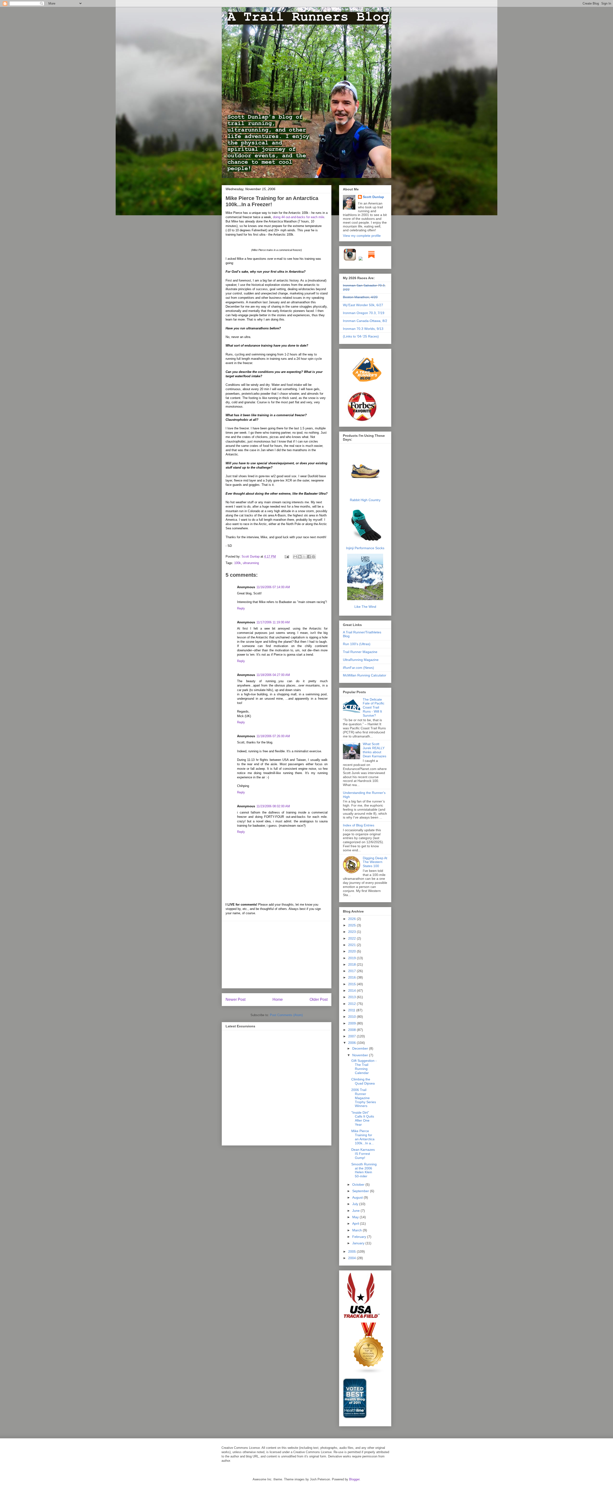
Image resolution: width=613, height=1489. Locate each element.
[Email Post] (286, 556)
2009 (352, 1023)
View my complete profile (362, 236)
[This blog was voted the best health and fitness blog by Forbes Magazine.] (365, 421)
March (357, 1230)
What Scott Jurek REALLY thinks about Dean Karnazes (374, 750)
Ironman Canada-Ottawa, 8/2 (365, 321)
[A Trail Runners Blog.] (367, 389)
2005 (352, 1251)
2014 (352, 990)
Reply (241, 608)
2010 (352, 1016)
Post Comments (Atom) (286, 1015)
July (355, 1204)
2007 (352, 1036)
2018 (352, 964)
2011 (352, 1010)
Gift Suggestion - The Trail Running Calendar (364, 1066)
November (360, 1055)
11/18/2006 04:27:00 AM (273, 675)
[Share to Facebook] (308, 556)
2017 (352, 971)
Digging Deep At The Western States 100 (375, 862)
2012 (352, 1004)
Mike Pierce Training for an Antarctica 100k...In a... (363, 1137)
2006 (352, 1043)
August (358, 1197)
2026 (352, 919)
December (360, 1048)
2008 (352, 1030)
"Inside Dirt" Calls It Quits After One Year (362, 1118)
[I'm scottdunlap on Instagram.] (350, 260)
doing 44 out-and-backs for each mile (298, 217)
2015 (352, 984)
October (358, 1184)
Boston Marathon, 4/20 (360, 297)
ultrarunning (251, 563)
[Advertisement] (276, 955)
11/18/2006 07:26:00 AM (273, 736)
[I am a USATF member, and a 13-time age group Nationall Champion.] (362, 1317)
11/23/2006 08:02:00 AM (273, 806)
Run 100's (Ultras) (356, 644)
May (356, 1217)
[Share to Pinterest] (313, 556)
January (358, 1243)
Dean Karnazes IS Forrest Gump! (363, 1154)
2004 (352, 1258)
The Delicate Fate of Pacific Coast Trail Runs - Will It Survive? (373, 707)
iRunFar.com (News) (358, 668)
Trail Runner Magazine (360, 652)
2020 (352, 951)
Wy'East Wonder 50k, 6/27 (363, 305)
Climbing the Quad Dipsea (363, 1081)
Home (277, 999)
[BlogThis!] (299, 556)
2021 (352, 945)
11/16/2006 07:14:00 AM (273, 587)
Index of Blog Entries (358, 825)
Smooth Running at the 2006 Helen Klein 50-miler (364, 1170)
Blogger (354, 1479)
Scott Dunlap (251, 556)
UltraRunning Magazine (361, 660)
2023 (352, 932)
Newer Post (235, 999)
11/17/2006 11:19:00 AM (273, 622)
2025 (352, 925)
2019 (352, 958)
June (356, 1210)
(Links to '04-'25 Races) (361, 336)
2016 (352, 977)
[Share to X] (304, 556)
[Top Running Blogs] (369, 1373)
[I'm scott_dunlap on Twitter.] (360, 260)
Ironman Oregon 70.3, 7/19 (363, 313)
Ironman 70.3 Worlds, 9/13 (363, 329)
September (361, 1191)
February (359, 1237)
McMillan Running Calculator (364, 675)
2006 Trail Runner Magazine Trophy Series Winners (363, 1098)
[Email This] (295, 556)
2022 (352, 938)
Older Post (319, 999)
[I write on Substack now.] (371, 260)
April (356, 1223)
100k (237, 563)
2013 (352, 997)
